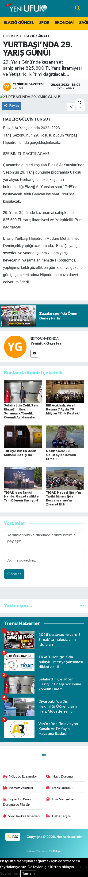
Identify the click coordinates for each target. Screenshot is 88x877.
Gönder (14, 574)
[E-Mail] (34, 353)
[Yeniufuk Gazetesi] (15, 347)
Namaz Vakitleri (21, 788)
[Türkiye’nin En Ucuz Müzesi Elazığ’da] (23, 437)
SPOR (44, 23)
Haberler (10, 36)
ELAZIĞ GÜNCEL (19, 23)
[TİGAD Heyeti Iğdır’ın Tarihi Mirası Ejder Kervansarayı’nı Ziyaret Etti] (65, 478)
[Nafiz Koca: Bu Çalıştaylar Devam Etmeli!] (65, 437)
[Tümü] (82, 606)
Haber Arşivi (61, 816)
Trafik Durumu (62, 788)
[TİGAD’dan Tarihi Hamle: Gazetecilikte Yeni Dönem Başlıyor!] (23, 478)
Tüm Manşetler (63, 799)
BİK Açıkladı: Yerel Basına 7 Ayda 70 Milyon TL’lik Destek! (63, 409)
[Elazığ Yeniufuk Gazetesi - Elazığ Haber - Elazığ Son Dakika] (26, 8)
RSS (15, 837)
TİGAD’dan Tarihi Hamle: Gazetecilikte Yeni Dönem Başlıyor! (21, 496)
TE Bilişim (55, 851)
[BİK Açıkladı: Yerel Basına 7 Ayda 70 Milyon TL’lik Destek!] (65, 391)
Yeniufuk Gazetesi (46, 343)
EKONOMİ (64, 23)
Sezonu (18, 135)
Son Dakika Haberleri (24, 816)
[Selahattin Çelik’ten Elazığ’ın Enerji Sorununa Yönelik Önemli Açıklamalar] (23, 391)
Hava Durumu (63, 776)
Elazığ (8, 128)
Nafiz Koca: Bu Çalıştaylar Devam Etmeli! (61, 455)
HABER (10, 119)
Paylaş (14, 105)
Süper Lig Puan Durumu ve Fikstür (17, 801)
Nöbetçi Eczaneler (23, 776)
